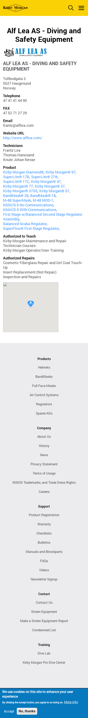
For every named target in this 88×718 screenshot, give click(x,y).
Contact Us (44, 602)
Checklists (44, 533)
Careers (44, 491)
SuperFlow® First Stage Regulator (31, 228)
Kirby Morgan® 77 (18, 186)
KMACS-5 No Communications (28, 204)
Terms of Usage (44, 473)
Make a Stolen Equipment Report (44, 621)
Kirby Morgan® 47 (46, 181)
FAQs (44, 561)
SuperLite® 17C (16, 181)
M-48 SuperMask (17, 200)
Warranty (44, 524)
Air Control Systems (44, 395)
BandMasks (44, 376)
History (44, 445)
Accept (9, 711)
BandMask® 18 (43, 195)
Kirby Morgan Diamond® (23, 172)
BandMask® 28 (15, 195)
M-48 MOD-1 (43, 200)
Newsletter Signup (44, 579)
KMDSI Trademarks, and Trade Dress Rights (44, 482)
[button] (31, 304)
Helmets (44, 367)
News (44, 455)
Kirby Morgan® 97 (61, 172)
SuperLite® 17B (16, 176)
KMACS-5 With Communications (29, 209)
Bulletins (44, 542)
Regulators (44, 404)
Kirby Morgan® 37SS (20, 190)
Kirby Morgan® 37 (50, 186)
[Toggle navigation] (81, 8)
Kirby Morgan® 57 (54, 190)
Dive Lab (44, 653)
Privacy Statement (44, 464)
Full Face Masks (44, 385)
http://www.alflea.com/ (22, 137)
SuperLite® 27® (44, 176)
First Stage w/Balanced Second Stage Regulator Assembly (42, 216)
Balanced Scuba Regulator (25, 223)
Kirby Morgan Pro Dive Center (44, 662)
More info (71, 702)
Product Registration (44, 515)
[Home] (15, 8)
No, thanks (27, 711)
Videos (44, 570)
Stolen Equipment (44, 611)
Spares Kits (44, 413)
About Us (44, 436)
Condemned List (44, 630)
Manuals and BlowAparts (44, 551)
